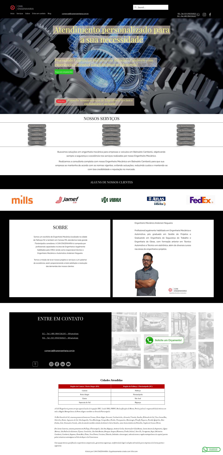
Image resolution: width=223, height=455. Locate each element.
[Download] (35, 364)
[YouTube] (68, 364)
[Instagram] (204, 14)
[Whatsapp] (198, 14)
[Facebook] (210, 14)
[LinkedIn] (62, 364)
